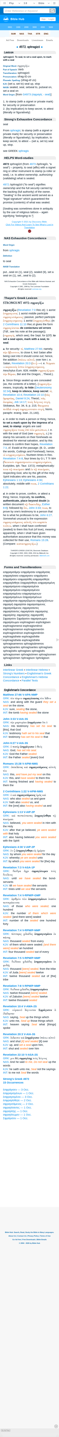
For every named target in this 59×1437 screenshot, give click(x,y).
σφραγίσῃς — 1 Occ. (15, 1111)
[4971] (4, 646)
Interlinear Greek (13, 669)
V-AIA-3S (22, 718)
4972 (6, 184)
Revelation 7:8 (12, 985)
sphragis (15, 130)
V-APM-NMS (30, 763)
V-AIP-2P (29, 812)
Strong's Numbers (14, 673)
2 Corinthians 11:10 (14, 324)
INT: (5, 712)
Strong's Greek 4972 (16, 1078)
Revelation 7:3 (27, 310)
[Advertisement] (29, 1188)
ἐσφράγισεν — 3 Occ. (16, 1089)
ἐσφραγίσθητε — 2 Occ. (17, 1100)
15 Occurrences (13, 1082)
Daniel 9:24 (22, 398)
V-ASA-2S (31, 1054)
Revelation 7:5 (12, 958)
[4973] (55, 646)
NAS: (6, 701)
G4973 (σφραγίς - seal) (37, 94)
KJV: (6, 709)
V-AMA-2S (30, 1006)
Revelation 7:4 (12, 895)
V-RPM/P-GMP (31, 895)
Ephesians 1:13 (12, 480)
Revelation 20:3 (21, 363)
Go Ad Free (6, 1430)
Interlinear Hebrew (37, 669)
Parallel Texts (30, 680)
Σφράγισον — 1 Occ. (15, 1118)
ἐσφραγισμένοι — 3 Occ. (18, 1096)
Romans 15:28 (39, 540)
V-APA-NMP (30, 694)
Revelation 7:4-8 (13, 458)
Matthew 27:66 (33, 348)
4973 (33, 164)
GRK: (6, 698)
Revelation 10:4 (12, 394)
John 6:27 (46, 515)
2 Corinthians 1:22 (15, 791)
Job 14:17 (20, 402)
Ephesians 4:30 (32, 480)
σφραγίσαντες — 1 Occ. (17, 1107)
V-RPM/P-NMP (31, 930)
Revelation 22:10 (33, 394)
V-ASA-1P (28, 867)
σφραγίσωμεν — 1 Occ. (17, 1114)
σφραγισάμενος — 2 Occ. (18, 1103)
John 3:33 (35, 507)
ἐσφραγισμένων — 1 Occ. (18, 1093)
